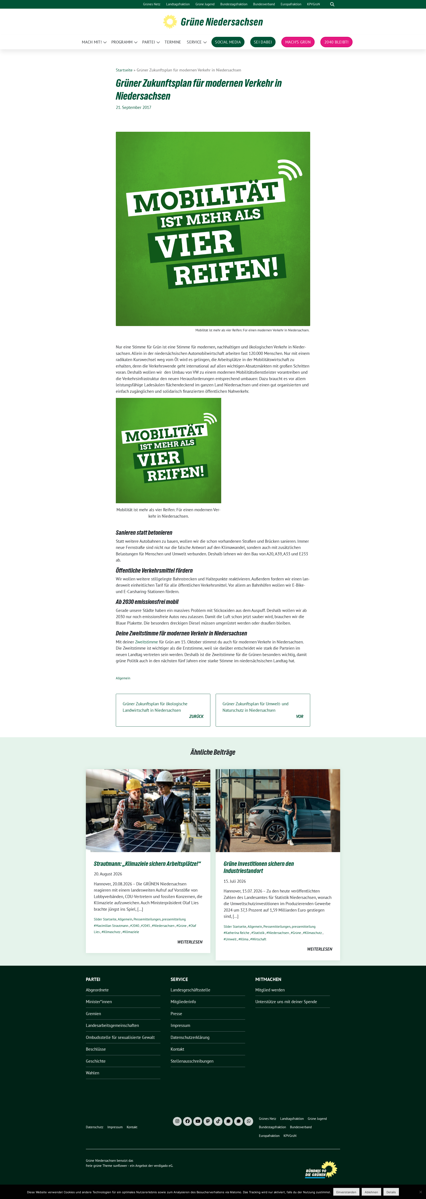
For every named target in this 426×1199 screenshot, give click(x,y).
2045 (146, 926)
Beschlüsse (96, 1049)
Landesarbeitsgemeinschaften (112, 1025)
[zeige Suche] (332, 4)
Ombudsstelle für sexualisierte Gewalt (120, 1037)
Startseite (124, 70)
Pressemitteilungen (147, 919)
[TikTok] (218, 1121)
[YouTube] (197, 1121)
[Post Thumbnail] (148, 810)
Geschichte (96, 1061)
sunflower (120, 1166)
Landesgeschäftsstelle (190, 990)
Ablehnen (371, 1192)
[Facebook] (187, 1121)
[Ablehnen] (420, 1192)
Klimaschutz (111, 932)
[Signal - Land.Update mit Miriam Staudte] (238, 1121)
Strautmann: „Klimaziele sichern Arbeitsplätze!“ (147, 863)
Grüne (182, 926)
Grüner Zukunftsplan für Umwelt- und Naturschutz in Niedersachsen (263, 710)
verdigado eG (163, 1166)
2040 (135, 926)
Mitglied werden (270, 990)
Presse (176, 1013)
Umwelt (231, 939)
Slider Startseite (105, 919)
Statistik (258, 933)
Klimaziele (131, 932)
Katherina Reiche (237, 933)
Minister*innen (99, 1001)
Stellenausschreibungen (192, 1061)
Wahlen (92, 1072)
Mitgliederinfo (183, 1001)
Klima (244, 939)
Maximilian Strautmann (112, 926)
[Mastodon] (207, 1121)
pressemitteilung (174, 919)
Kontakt (177, 1049)
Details (391, 1192)
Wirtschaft (259, 939)
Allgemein (123, 678)
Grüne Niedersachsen (222, 22)
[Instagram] (177, 1121)
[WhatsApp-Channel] (248, 1121)
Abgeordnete (97, 990)
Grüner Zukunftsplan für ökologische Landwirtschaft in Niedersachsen (163, 710)
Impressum (180, 1025)
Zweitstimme (147, 642)
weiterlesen (189, 942)
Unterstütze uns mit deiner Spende (286, 1001)
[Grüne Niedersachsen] (170, 21)
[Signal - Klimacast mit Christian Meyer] (228, 1121)
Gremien (93, 1013)
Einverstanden (346, 1192)
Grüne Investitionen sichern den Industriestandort (259, 867)
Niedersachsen (164, 926)
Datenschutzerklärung (190, 1037)
